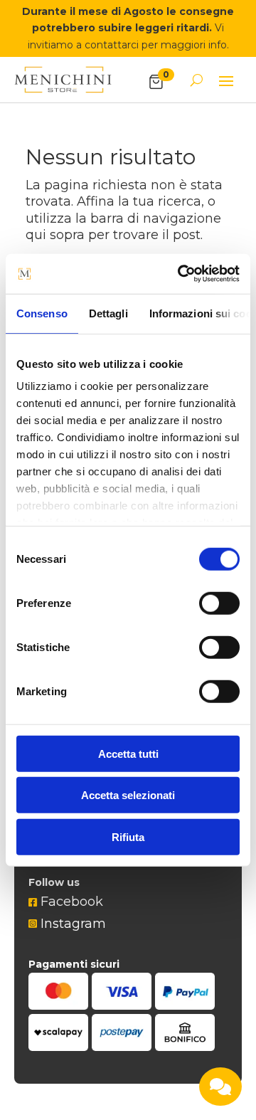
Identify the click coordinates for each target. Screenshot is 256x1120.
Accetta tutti (128, 753)
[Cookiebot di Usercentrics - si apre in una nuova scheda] (181, 274)
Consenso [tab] (42, 313)
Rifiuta (128, 836)
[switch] (219, 602)
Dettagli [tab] (108, 313)
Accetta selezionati (128, 795)
